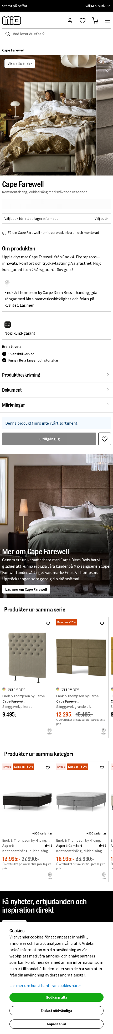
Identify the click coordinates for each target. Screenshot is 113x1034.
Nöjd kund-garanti (20, 333)
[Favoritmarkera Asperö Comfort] (102, 767)
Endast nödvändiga (56, 1010)
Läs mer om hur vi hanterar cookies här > (45, 985)
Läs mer (27, 305)
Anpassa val (56, 1024)
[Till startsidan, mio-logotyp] (11, 20)
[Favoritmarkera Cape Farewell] (104, 439)
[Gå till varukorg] (95, 20)
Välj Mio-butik (95, 5)
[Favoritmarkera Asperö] (48, 767)
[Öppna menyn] (107, 20)
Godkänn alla (56, 997)
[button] (48, 115)
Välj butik (102, 218)
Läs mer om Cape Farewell (26, 589)
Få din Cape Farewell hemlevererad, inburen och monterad (53, 232)
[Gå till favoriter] (82, 20)
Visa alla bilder (20, 63)
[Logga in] (70, 20)
